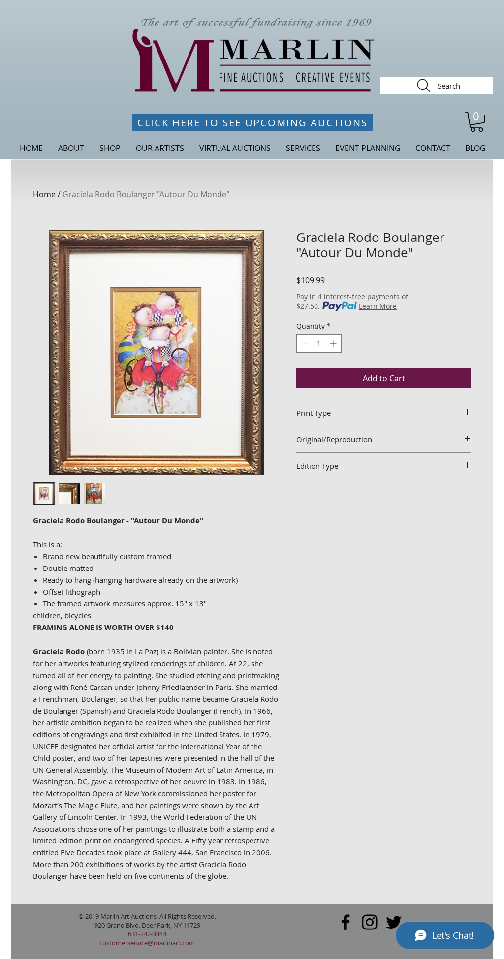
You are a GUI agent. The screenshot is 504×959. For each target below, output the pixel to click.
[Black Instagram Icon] (369, 922)
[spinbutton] (319, 343)
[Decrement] (304, 343)
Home (44, 194)
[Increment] (334, 343)
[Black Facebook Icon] (345, 922)
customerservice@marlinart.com (147, 942)
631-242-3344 (147, 933)
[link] (477, 122)
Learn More (378, 306)
